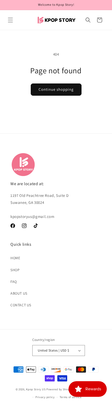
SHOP (15, 270)
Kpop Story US (36, 389)
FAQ (13, 281)
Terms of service (71, 397)
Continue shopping (56, 89)
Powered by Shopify (59, 389)
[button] (10, 20)
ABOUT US (18, 293)
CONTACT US (20, 305)
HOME (15, 258)
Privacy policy (45, 397)
